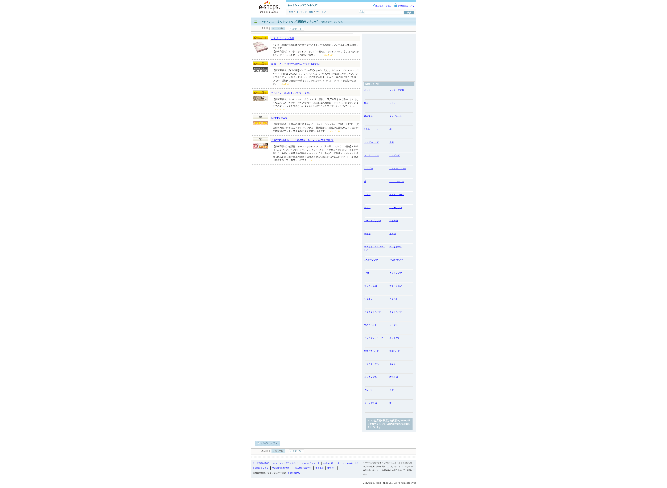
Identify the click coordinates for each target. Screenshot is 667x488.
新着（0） (297, 28)
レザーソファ (395, 207)
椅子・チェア (395, 286)
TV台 (366, 273)
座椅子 (392, 364)
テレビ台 (368, 390)
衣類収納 (393, 377)
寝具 (366, 103)
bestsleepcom (279, 117)
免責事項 (319, 468)
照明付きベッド (371, 351)
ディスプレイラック (373, 338)
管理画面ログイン (406, 6)
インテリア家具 (396, 90)
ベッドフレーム (396, 194)
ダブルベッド (395, 312)
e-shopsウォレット (311, 463)
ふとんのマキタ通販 (282, 38)
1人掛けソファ (371, 260)
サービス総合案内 (261, 463)
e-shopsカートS (350, 463)
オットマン (394, 338)
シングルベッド (371, 142)
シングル (368, 168)
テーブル (393, 325)
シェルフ (368, 299)
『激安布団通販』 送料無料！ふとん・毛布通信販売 (302, 140)
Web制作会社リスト (281, 468)
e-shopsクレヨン (261, 468)
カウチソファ (395, 273)
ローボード (394, 155)
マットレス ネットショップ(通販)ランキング (289, 21)
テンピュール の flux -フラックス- (290, 93)
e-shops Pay (294, 473)
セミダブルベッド (372, 312)
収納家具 (368, 116)
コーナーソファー (397, 168)
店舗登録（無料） (383, 6)
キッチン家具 (370, 377)
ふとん (367, 194)
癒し (391, 403)
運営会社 (331, 468)
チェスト (393, 299)
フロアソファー (371, 155)
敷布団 (392, 233)
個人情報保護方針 (303, 468)
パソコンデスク (396, 181)
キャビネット (395, 116)
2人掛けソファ (371, 129)
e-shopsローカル (331, 463)
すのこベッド (370, 325)
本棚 (391, 142)
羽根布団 (393, 220)
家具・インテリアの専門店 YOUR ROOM (295, 64)
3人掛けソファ (396, 260)
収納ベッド (394, 351)
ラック (367, 207)
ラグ (391, 390)
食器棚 (367, 233)
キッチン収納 (370, 286)
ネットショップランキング (285, 463)
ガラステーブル (371, 364)
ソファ (392, 103)
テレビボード (395, 246)
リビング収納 (370, 403)
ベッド (367, 90)
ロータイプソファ (372, 220)
